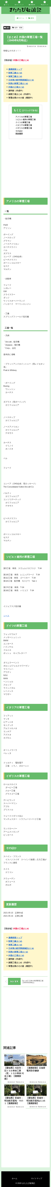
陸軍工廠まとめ (15, 73)
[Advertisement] (25, 167)
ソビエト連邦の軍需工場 (25, 120)
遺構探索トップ (15, 69)
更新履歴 (19, 134)
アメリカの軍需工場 (23, 117)
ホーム (14, 1178)
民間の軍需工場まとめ (18, 83)
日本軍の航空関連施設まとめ (21, 80)
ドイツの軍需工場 (22, 122)
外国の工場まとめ (16, 87)
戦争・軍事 (18, 28)
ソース (6, 616)
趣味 (8, 28)
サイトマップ (36, 1178)
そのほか (19, 131)
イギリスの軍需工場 (23, 128)
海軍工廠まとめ (15, 76)
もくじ (17, 110)
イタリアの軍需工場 (23, 125)
